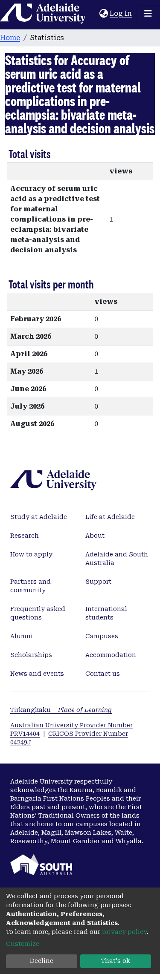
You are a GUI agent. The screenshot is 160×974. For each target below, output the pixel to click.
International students (106, 613)
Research (24, 535)
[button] (103, 14)
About (95, 535)
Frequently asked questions (37, 613)
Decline (41, 960)
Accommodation (110, 654)
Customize (22, 943)
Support (98, 581)
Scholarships (31, 654)
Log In (121, 13)
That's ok (115, 960)
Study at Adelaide (38, 516)
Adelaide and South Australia (116, 558)
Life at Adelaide (110, 516)
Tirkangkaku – (61, 709)
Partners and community (30, 586)
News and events (37, 673)
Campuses (101, 636)
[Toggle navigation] (148, 13)
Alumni (21, 636)
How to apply (31, 554)
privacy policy (124, 931)
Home (10, 38)
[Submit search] (92, 14)
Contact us (102, 673)
